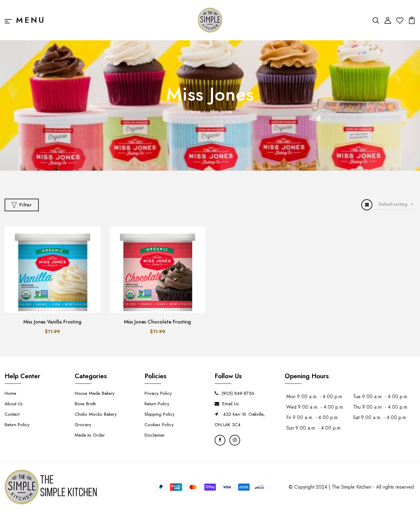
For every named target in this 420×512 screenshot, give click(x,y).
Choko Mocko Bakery (96, 414)
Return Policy (17, 424)
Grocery (83, 424)
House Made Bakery (95, 393)
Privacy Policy (158, 393)
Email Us (230, 403)
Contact (12, 414)
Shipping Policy (160, 414)
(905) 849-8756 (237, 393)
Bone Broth (85, 403)
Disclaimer (155, 435)
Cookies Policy (159, 424)
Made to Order (90, 435)
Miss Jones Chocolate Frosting (157, 321)
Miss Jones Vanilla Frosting (52, 321)
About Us (14, 403)
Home (194, 111)
